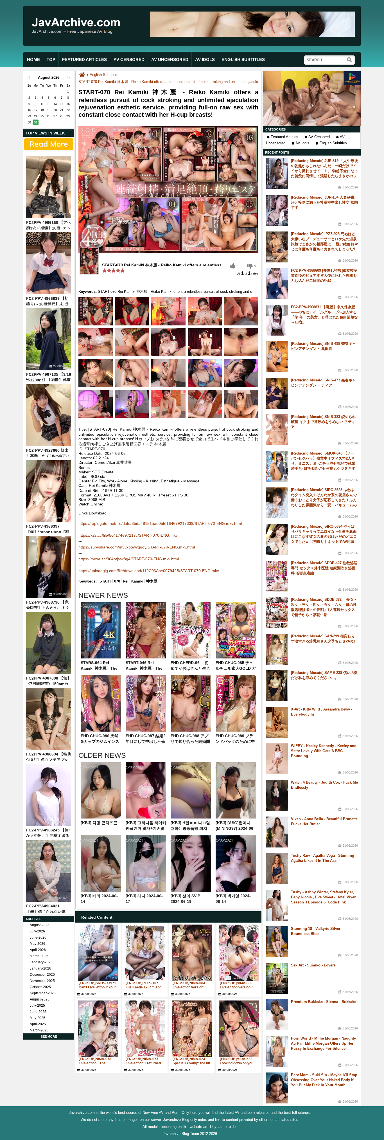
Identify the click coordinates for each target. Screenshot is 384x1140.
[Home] (81, 74)
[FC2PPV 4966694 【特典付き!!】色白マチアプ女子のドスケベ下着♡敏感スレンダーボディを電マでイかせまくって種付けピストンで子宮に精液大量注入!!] (48, 719)
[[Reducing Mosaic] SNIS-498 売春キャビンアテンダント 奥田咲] (277, 356)
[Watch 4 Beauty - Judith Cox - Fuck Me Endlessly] (277, 795)
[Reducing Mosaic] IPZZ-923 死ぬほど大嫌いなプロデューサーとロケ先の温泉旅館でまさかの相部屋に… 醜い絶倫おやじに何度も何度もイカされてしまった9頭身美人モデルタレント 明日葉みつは (324, 244)
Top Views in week (45, 133)
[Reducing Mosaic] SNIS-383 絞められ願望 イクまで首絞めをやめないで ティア (323, 422)
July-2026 (37, 931)
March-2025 (39, 1030)
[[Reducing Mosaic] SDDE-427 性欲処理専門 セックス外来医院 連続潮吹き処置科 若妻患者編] (277, 576)
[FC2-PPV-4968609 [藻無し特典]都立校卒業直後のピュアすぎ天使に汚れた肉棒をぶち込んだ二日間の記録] (277, 283)
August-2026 (39, 925)
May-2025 (37, 1018)
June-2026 (38, 937)
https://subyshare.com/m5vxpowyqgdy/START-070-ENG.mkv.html (136, 547)
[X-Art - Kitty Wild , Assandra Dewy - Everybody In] (277, 722)
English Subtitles (333, 143)
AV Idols (302, 143)
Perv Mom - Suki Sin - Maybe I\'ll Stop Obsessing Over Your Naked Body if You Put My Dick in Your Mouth (324, 1080)
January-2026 (40, 968)
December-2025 (42, 975)
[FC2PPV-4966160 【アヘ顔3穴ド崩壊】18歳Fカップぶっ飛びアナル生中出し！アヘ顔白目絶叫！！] (48, 187)
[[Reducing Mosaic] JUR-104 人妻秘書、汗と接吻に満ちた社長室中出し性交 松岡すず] (277, 210)
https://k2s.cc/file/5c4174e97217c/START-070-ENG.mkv (128, 535)
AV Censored (319, 137)
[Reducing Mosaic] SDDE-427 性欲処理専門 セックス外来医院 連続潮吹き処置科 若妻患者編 (324, 568)
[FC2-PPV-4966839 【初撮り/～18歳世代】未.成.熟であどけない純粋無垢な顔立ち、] (48, 263)
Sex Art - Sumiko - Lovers (313, 965)
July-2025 (37, 1006)
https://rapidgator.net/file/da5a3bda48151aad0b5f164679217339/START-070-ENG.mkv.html (160, 523)
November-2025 (42, 981)
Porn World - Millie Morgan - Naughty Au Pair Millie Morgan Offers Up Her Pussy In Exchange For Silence (323, 1043)
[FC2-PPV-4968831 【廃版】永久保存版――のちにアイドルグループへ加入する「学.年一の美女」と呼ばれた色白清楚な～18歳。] (277, 320)
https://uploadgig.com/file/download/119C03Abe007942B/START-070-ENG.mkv (148, 570)
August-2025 (39, 999)
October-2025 (40, 987)
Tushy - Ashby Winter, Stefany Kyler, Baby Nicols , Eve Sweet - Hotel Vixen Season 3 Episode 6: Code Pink (323, 897)
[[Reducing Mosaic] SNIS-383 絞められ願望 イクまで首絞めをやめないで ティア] (277, 429)
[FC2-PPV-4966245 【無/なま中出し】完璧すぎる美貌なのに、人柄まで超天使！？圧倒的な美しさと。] (48, 795)
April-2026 (38, 950)
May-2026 (37, 944)
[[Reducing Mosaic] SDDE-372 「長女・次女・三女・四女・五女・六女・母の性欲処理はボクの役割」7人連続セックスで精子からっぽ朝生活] (277, 612)
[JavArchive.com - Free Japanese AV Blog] (78, 39)
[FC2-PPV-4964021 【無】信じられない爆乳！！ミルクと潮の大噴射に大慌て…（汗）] (48, 871)
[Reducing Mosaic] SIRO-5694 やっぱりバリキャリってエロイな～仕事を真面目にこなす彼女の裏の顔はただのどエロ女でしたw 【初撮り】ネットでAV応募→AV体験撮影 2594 (324, 536)
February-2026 (41, 962)
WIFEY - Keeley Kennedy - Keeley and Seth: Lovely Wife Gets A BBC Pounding (323, 751)
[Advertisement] (312, 98)
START (105, 581)
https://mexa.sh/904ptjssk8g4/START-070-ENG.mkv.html (128, 559)
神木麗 (151, 581)
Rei (125, 581)
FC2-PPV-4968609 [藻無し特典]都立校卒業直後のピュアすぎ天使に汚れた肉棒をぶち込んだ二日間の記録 (324, 275)
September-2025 (43, 993)
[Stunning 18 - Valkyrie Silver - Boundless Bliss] (277, 941)
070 (117, 581)
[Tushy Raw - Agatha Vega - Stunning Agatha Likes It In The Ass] (277, 868)
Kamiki (137, 581)
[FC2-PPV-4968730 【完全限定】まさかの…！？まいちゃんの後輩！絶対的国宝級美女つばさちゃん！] (48, 567)
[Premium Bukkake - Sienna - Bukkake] (277, 1014)
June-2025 (38, 1012)
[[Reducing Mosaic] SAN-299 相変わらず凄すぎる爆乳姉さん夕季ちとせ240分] (277, 649)
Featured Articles (284, 137)
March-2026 (39, 956)
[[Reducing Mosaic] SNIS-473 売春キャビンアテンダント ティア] (277, 393)
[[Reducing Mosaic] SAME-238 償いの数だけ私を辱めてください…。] (277, 685)
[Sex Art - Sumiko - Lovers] (277, 978)
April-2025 (38, 1024)
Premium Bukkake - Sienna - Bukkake (323, 1002)
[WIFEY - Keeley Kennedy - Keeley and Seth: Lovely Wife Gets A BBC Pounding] (277, 758)
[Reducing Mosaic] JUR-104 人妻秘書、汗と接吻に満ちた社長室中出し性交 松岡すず (324, 202)
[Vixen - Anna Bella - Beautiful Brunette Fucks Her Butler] (277, 832)
